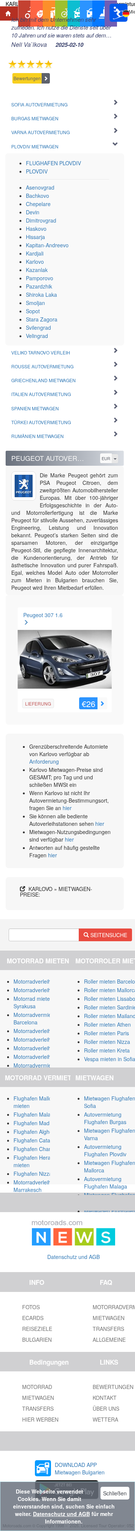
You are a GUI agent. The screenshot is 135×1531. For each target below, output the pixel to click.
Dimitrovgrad (41, 220)
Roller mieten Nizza (107, 1041)
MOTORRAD (37, 1386)
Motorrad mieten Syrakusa (33, 1002)
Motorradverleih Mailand (42, 981)
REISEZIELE (37, 1328)
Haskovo (36, 228)
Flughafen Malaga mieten (44, 1114)
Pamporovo (39, 278)
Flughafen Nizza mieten (42, 1173)
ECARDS (33, 1318)
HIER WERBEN (40, 1419)
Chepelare (38, 204)
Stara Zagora (41, 319)
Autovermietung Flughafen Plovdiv (105, 1150)
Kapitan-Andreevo (47, 245)
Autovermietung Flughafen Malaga (105, 1182)
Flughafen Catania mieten (44, 1140)
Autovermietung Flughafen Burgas (105, 1118)
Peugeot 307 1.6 (43, 615)
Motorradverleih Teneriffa (43, 1031)
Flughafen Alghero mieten (44, 1131)
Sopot (33, 311)
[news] (73, 1231)
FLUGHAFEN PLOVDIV (53, 163)
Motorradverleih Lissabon (44, 1039)
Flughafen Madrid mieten (43, 1123)
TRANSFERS (38, 1408)
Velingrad (37, 335)
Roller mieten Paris (106, 1033)
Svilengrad (38, 327)
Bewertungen (27, 78)
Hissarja (35, 237)
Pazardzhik (39, 286)
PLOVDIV (37, 171)
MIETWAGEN (38, 1397)
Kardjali (35, 253)
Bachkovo (37, 195)
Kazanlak (37, 270)
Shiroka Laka (41, 294)
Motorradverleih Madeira (43, 1056)
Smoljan (35, 302)
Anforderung (44, 761)
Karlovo (35, 261)
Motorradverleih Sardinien (44, 990)
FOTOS (31, 1307)
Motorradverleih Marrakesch (32, 1185)
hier (67, 808)
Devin (32, 212)
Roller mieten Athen (107, 1024)
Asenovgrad (40, 187)
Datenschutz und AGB (73, 1256)
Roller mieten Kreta (107, 1050)
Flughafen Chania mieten (44, 1149)
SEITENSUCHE (108, 935)
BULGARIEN (37, 1339)
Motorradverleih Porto (39, 1048)
